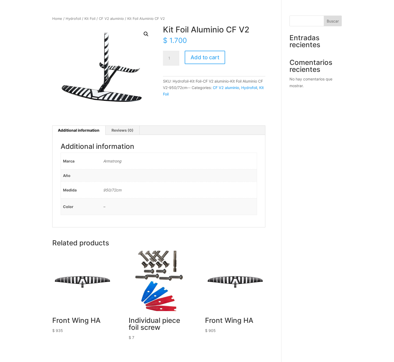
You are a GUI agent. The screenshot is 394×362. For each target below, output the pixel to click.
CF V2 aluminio (111, 19)
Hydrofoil (73, 19)
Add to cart (205, 57)
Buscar (333, 21)
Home (57, 19)
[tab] (79, 130)
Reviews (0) (122, 130)
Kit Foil (89, 19)
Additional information (78, 130)
